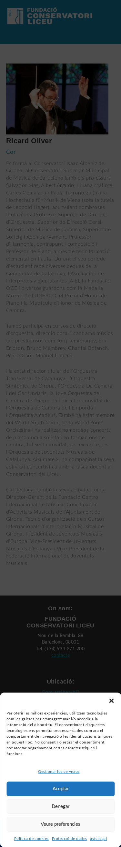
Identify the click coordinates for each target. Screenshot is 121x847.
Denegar (60, 806)
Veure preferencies (60, 824)
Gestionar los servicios (58, 771)
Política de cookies (31, 839)
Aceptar (61, 788)
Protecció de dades (69, 839)
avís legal (98, 839)
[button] (111, 700)
